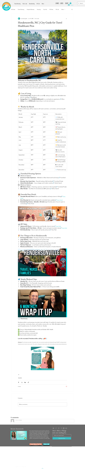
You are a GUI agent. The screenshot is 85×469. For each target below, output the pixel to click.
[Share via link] (28, 382)
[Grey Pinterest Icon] (61, 428)
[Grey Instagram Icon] (59, 428)
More (62, 9)
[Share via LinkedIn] (25, 382)
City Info (45, 9)
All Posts (13, 9)
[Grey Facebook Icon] (56, 428)
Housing (39, 9)
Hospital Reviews (30, 9)
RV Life (57, 9)
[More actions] (66, 18)
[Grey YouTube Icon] (53, 428)
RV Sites (51, 9)
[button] (70, 3)
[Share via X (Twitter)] (21, 382)
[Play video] (42, 262)
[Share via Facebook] (18, 382)
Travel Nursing (21, 9)
